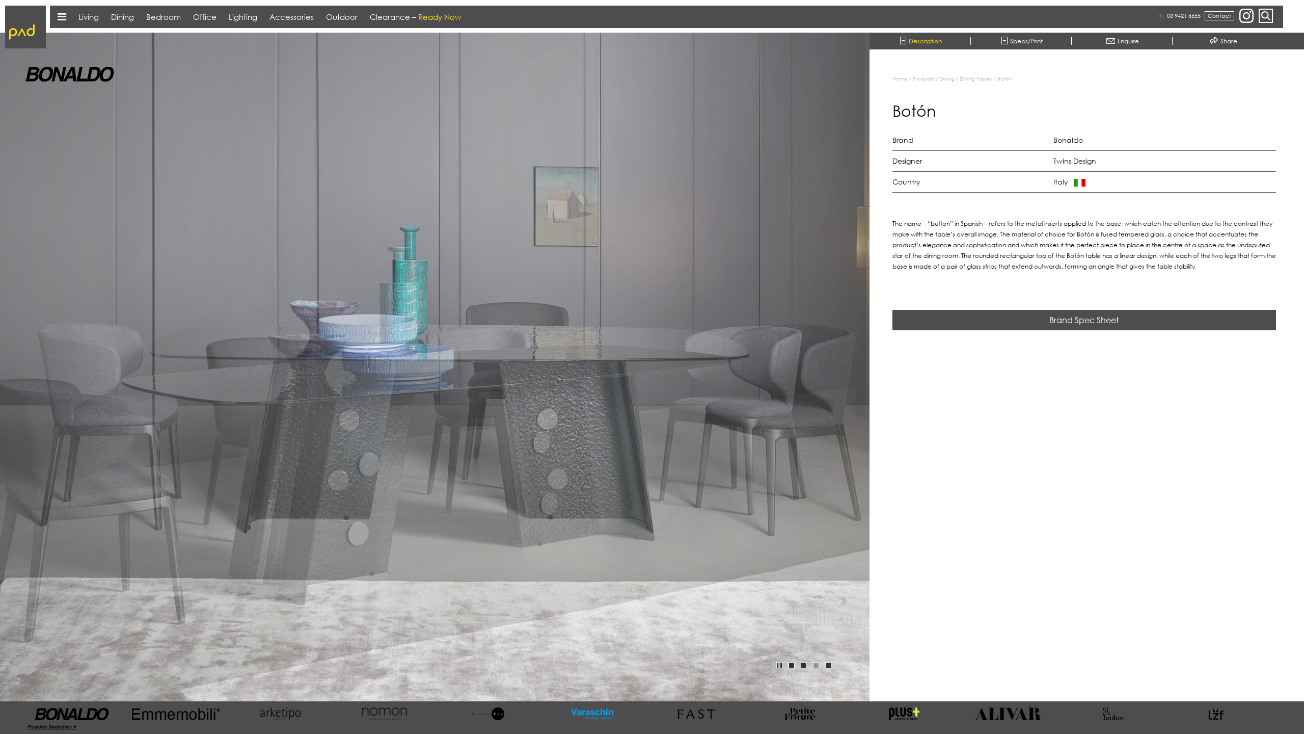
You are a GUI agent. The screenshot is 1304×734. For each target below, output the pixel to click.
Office (204, 16)
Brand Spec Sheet (1084, 320)
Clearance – (415, 16)
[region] (1091, 375)
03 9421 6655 (1184, 15)
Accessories (291, 16)
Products (923, 78)
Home (900, 78)
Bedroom (163, 16)
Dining (947, 78)
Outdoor (342, 16)
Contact (1219, 15)
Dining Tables (976, 78)
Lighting (243, 16)
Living (88, 16)
